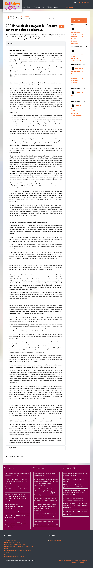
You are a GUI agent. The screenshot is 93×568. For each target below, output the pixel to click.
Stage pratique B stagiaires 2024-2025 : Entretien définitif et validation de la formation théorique (75, 492)
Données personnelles (79, 562)
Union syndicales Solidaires (13, 542)
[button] (35, 43)
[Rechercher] (75, 2)
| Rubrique (58, 540)
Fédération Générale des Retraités (15, 544)
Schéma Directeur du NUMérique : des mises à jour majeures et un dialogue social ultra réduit (45, 516)
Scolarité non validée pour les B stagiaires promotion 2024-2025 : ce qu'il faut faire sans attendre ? (75, 505)
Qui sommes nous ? (66, 560)
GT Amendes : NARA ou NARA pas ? (44, 521)
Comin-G (7, 552)
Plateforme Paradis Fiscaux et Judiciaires (17, 550)
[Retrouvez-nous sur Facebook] (80, 2)
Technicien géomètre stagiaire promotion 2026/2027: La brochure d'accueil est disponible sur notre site (17, 489)
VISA (5, 554)
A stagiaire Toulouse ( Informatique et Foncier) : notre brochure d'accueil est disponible (16, 481)
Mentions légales (80, 560)
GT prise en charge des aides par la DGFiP (46, 525)
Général (52, 540)
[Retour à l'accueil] (9, 17)
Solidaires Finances (10, 540)
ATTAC (6, 548)
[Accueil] (12, 6)
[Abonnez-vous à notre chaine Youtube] (85, 2)
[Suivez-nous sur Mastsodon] (83, 2)
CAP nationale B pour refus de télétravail (75, 511)
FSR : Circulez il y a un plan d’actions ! (15, 511)
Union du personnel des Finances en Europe (18, 546)
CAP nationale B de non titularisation (73, 515)
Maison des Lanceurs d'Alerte (14, 556)
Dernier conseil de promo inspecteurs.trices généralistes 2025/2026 (14, 506)
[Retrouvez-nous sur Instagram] (88, 2)
